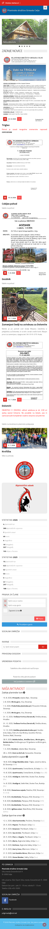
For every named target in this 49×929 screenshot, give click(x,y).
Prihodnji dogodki (11, 653)
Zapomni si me (14, 610)
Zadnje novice (12, 50)
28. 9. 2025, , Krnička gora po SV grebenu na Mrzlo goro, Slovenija (24, 742)
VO (19, 119)
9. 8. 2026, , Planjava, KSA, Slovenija (21, 796)
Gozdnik (6, 279)
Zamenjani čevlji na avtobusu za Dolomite (24, 324)
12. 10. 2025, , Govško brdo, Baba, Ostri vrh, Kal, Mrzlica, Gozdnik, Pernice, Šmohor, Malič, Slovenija (23, 733)
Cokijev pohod (9, 204)
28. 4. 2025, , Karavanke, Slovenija (22, 753)
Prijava (40, 618)
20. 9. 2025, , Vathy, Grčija (18, 857)
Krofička (6, 451)
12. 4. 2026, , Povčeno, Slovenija (21, 820)
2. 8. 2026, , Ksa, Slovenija (17, 701)
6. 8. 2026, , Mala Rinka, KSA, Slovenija (22, 809)
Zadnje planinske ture (12, 692)
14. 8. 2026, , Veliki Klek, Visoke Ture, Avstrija (23, 776)
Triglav (6, 125)
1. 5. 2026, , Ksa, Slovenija (17, 712)
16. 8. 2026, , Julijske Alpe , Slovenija (20, 697)
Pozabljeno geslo (25, 624)
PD (19, 318)
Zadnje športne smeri (12, 815)
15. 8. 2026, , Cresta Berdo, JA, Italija (21, 768)
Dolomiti (6, 406)
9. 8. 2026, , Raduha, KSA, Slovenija (23, 790)
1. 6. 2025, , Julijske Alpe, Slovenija (19, 748)
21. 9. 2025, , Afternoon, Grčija (19, 849)
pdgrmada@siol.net (9, 913)
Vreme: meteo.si (12, 3)
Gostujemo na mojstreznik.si (24, 925)
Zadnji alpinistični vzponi (14, 756)
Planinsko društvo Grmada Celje (23, 10)
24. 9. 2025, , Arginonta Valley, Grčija (19, 841)
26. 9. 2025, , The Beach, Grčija (17, 824)
